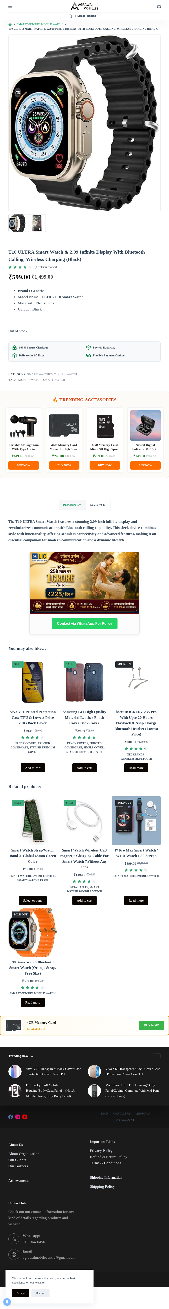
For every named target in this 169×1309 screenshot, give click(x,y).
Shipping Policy (102, 1186)
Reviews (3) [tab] (98, 504)
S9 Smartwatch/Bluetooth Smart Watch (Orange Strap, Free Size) (32, 967)
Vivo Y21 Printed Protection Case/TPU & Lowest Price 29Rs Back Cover (33, 717)
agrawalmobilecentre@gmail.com (49, 1257)
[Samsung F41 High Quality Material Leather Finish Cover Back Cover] (84, 682)
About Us (143, 1113)
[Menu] (10, 6)
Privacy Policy (101, 1151)
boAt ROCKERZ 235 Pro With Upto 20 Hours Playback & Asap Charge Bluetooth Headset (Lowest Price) (136, 723)
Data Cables (79, 887)
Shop (104, 1113)
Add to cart (32, 768)
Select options (32, 900)
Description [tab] (72, 504)
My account (125, 1119)
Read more (136, 768)
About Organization (23, 1154)
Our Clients (17, 1160)
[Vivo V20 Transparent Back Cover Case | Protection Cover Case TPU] (15, 1071)
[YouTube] (24, 1117)
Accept (21, 1293)
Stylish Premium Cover (84, 751)
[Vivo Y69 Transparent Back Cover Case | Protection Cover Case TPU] (94, 1071)
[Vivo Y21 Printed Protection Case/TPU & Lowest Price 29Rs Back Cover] (32, 682)
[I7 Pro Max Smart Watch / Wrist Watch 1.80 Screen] (136, 820)
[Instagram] (17, 1117)
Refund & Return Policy (108, 1157)
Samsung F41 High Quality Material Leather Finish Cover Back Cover (84, 717)
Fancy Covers (26, 743)
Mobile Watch (30, 379)
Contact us (122, 1113)
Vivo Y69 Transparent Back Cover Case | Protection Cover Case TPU (132, 1071)
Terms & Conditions (105, 1163)
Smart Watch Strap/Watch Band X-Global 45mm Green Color (33, 856)
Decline (40, 1293)
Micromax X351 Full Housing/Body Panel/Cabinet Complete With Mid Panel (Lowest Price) (132, 1090)
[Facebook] (10, 1117)
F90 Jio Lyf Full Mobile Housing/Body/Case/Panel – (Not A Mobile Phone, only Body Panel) (50, 1090)
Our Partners (18, 1166)
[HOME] (10, 24)
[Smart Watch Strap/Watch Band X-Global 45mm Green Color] (32, 820)
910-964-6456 (34, 1242)
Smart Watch (54, 379)
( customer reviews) (46, 267)
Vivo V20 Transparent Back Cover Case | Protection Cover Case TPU (53, 1071)
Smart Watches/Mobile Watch (52, 374)
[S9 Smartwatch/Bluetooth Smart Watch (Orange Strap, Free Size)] (32, 932)
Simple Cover (93, 747)
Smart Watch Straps (32, 880)
